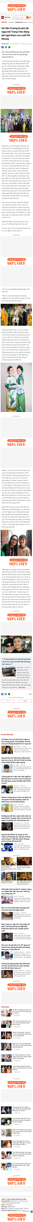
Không (25, 701)
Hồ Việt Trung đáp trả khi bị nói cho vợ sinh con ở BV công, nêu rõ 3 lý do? (21, 1012)
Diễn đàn (7, 17)
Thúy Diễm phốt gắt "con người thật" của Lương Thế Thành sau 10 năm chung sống (21, 1155)
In (31, 694)
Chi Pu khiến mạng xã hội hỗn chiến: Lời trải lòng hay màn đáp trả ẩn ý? (22, 1069)
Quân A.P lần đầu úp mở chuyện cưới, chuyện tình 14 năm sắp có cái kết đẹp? (22, 1132)
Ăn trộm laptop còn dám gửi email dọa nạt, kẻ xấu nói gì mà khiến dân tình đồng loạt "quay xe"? (16, 661)
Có (8, 701)
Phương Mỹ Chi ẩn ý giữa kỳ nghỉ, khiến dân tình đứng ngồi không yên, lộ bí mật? (21, 1110)
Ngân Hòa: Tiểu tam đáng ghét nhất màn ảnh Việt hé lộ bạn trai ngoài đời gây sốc (22, 1046)
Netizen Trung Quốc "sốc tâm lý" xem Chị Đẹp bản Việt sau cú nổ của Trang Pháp (22, 1035)
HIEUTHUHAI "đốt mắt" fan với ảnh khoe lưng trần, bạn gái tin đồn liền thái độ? (21, 1121)
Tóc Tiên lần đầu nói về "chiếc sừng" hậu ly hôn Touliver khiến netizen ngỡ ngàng (21, 1057)
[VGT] (2, 17)
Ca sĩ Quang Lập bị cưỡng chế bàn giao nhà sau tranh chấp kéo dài (21, 1166)
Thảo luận (24, 43)
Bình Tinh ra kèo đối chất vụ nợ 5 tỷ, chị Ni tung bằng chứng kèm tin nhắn (21, 1024)
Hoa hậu (25, 22)
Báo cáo (30, 43)
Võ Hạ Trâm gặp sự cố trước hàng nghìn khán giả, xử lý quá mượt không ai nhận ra (21, 1143)
